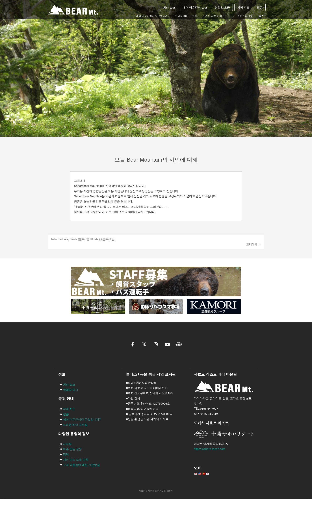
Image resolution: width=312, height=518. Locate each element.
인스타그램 (246, 16)
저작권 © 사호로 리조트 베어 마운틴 (156, 490)
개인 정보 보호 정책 (75, 459)
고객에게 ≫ (253, 244)
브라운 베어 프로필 (186, 16)
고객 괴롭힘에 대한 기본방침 (81, 465)
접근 (260, 7)
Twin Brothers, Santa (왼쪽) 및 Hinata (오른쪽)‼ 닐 (83, 239)
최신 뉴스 (169, 7)
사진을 (67, 444)
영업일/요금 (222, 7)
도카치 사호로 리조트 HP (217, 16)
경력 (66, 454)
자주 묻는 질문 (72, 449)
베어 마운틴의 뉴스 (195, 7)
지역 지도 (243, 7)
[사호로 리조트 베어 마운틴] (70, 11)
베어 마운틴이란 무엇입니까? (152, 16)
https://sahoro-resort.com (209, 449)
